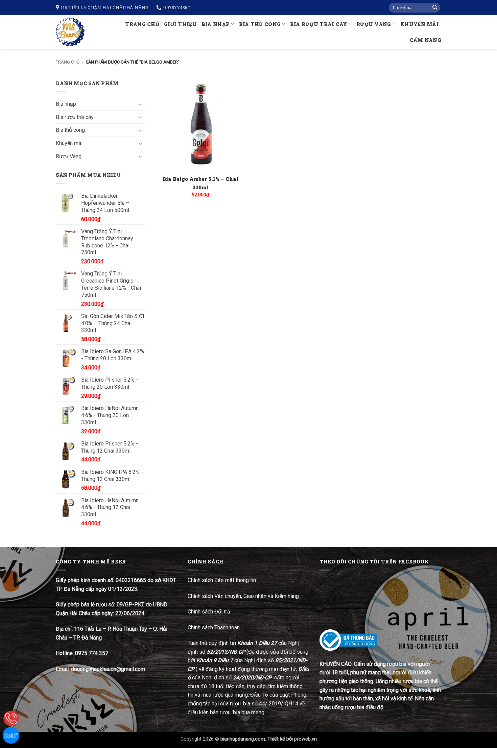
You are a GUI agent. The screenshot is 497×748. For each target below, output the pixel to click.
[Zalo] (11, 735)
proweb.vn (305, 739)
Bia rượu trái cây (318, 24)
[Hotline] (11, 718)
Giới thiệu (180, 24)
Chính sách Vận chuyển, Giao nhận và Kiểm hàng (243, 596)
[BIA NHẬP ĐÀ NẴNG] (73, 32)
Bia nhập (216, 24)
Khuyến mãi (419, 24)
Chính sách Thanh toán (214, 627)
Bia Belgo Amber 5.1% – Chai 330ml (200, 183)
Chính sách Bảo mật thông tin (222, 580)
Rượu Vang (373, 24)
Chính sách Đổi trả (210, 611)
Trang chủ (142, 24)
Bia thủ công (260, 24)
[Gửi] (435, 8)
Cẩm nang (425, 40)
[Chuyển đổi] (141, 104)
